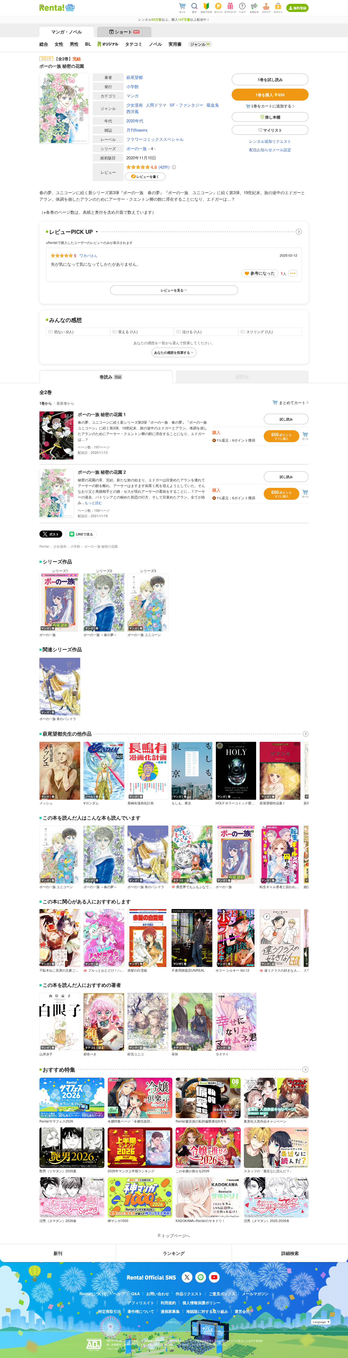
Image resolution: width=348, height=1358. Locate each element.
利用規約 (168, 1302)
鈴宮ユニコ (136, 1054)
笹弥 (175, 1054)
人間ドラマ (156, 105)
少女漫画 (134, 105)
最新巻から (65, 403)
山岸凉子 (45, 1054)
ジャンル (198, 44)
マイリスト (272, 130)
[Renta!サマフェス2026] (69, 7)
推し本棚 (272, 117)
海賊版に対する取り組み (207, 1311)
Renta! (44, 546)
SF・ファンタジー (186, 105)
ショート (127, 32)
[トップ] (51, 7)
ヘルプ (119, 1293)
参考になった (262, 273)
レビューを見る (172, 290)
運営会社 (242, 1311)
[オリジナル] (108, 44)
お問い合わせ (157, 1293)
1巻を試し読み (270, 79)
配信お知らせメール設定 (270, 149)
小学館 (132, 86)
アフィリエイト (141, 1302)
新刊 (58, 1253)
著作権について (141, 1311)
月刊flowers (137, 130)
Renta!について (93, 1293)
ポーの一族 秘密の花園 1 (102, 414)
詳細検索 (290, 1253)
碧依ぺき (90, 1054)
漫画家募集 (170, 1311)
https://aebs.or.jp (116, 1348)
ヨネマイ (222, 1054)
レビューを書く (147, 176)
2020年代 (134, 120)
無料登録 (299, 7)
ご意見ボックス (222, 1293)
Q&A (135, 1293)
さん (88, 255)
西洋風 (132, 111)
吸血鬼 (213, 105)
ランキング (174, 1253)
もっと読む (93, 502)
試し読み (286, 419)
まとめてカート (292, 402)
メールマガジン (255, 1293)
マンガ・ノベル (66, 32)
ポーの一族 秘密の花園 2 (102, 472)
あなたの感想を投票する (172, 352)
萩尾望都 (134, 77)
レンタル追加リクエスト (270, 141)
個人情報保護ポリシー (201, 1302)
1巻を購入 (270, 94)
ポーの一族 (136, 148)
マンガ (132, 95)
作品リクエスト (189, 1293)
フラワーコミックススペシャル (155, 139)
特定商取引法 (109, 1311)
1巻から (45, 403)
